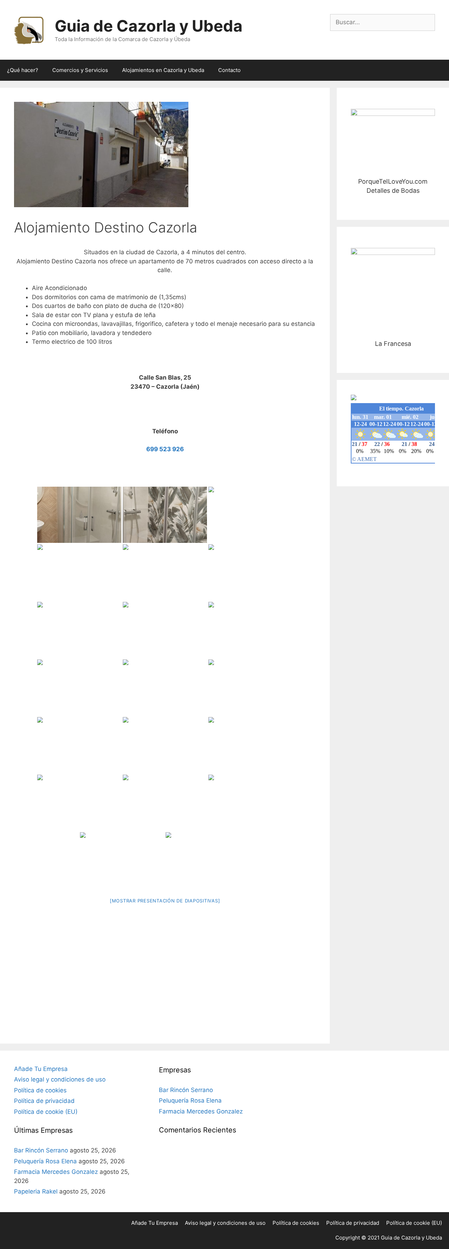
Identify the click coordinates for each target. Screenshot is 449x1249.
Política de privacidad (44, 1100)
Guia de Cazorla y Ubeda (148, 25)
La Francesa (393, 290)
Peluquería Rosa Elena (45, 1161)
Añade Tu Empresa (41, 1068)
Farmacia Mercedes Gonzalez (56, 1171)
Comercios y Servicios (80, 70)
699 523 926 (165, 449)
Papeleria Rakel (36, 1191)
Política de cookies (40, 1090)
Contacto (229, 70)
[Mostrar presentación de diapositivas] (165, 900)
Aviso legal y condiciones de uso (60, 1079)
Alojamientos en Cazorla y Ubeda (163, 70)
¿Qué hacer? (22, 70)
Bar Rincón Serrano (41, 1150)
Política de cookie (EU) (46, 1111)
